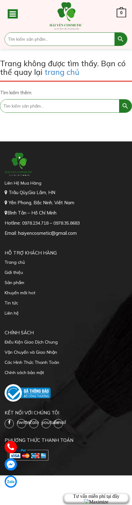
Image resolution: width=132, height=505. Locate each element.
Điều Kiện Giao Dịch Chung (31, 342)
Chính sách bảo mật (24, 372)
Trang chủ (15, 262)
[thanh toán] (28, 454)
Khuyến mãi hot (20, 292)
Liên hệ (12, 313)
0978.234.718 (36, 223)
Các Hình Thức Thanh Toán (32, 362)
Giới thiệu (14, 272)
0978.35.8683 (66, 223)
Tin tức (11, 303)
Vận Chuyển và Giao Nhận (31, 352)
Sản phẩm (14, 282)
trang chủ (62, 72)
